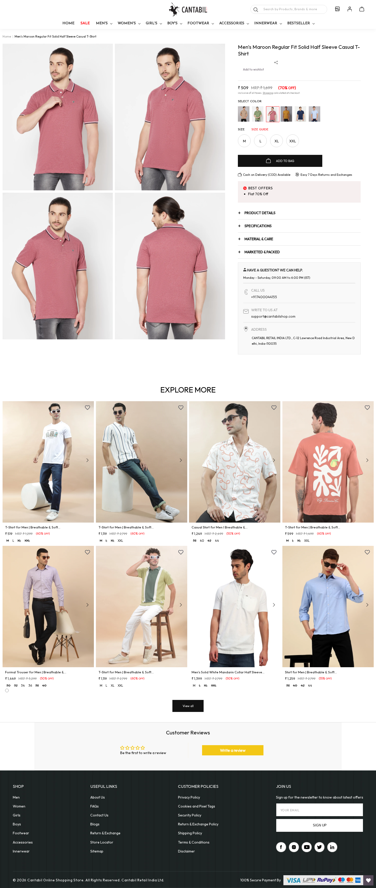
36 (30, 685)
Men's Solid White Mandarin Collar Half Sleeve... (228, 672)
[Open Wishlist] (368, 880)
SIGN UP (320, 825)
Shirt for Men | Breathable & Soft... (311, 672)
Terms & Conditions (193, 842)
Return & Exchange (105, 833)
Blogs (94, 824)
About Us (97, 797)
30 (8, 685)
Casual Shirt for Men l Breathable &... (220, 527)
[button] (104, 24)
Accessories (231, 23)
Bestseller (298, 23)
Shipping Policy (190, 833)
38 (194, 541)
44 (217, 541)
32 (16, 685)
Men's (102, 23)
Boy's (172, 23)
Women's (127, 23)
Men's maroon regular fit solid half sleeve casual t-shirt (55, 36)
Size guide (259, 129)
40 (202, 541)
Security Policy (189, 815)
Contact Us (99, 815)
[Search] (255, 9)
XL (276, 141)
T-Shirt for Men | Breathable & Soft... (32, 527)
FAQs (94, 806)
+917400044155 (264, 297)
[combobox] (288, 9)
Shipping (268, 93)
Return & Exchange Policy (198, 824)
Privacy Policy (189, 797)
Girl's (151, 23)
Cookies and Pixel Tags (196, 806)
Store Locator (101, 842)
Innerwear (265, 23)
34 (23, 685)
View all (188, 706)
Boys (17, 824)
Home (7, 36)
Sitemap (96, 851)
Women (19, 806)
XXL (292, 141)
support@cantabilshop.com (273, 316)
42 (209, 541)
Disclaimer (186, 851)
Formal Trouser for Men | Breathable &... (35, 672)
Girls (16, 815)
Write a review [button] (233, 750)
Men (16, 797)
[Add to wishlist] (87, 407)
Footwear (198, 23)
